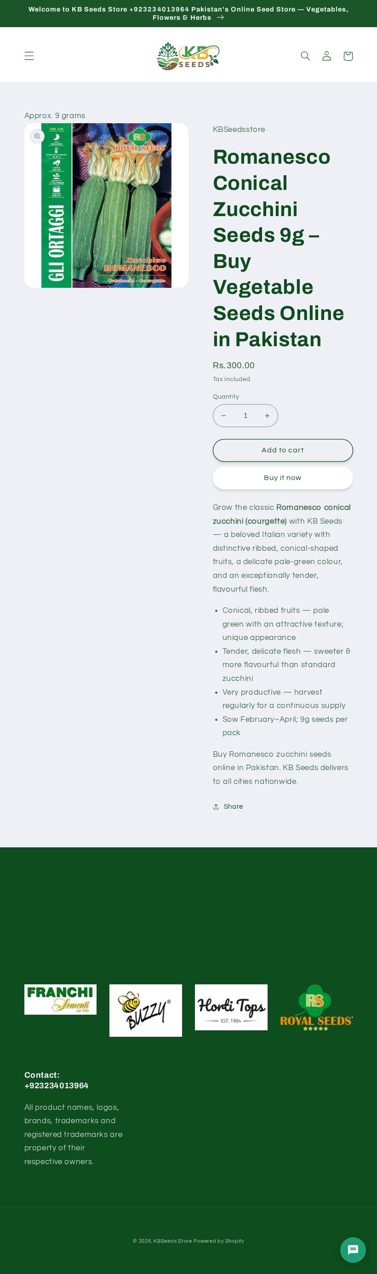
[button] (29, 56)
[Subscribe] (264, 945)
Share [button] (233, 806)
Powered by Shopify (219, 1241)
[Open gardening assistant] (353, 1250)
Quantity (226, 397)
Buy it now (283, 477)
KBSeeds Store (173, 1241)
